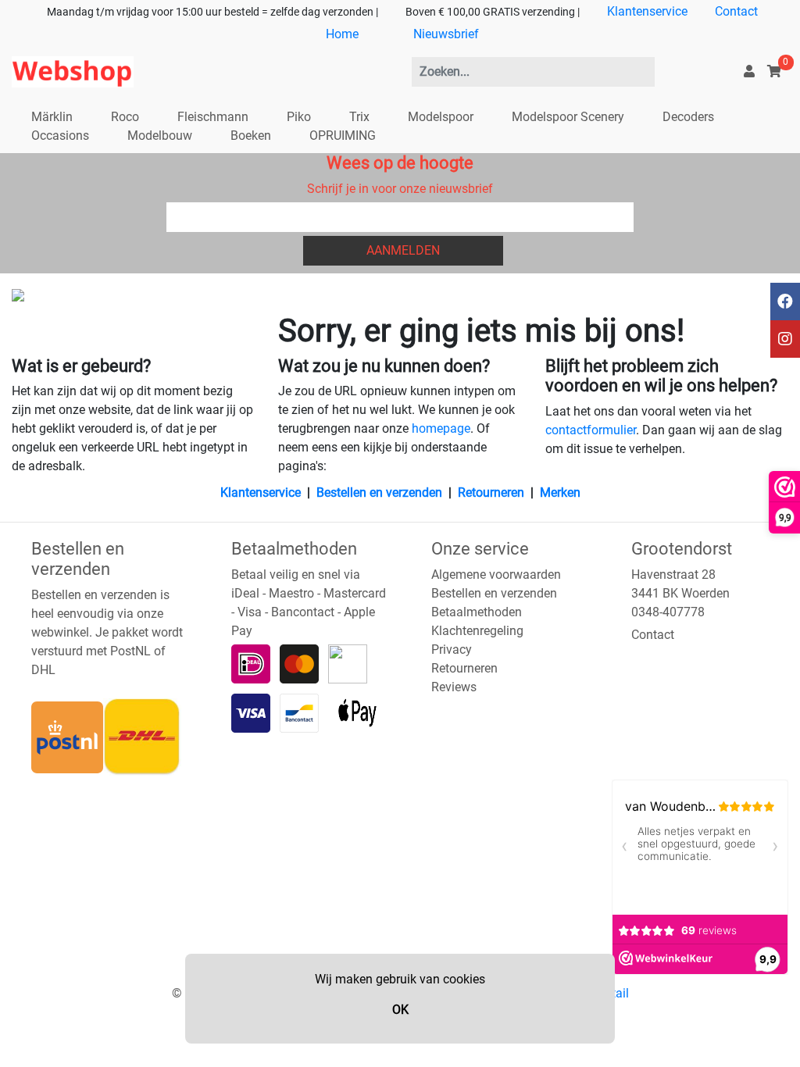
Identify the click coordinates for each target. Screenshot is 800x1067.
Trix (359, 116)
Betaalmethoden (476, 612)
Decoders (688, 116)
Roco (125, 116)
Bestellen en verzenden (379, 492)
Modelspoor (440, 116)
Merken (560, 492)
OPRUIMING (342, 135)
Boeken (250, 135)
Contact (736, 11)
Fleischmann (212, 116)
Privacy (451, 649)
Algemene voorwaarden (496, 574)
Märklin (52, 116)
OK (400, 1009)
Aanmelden (403, 250)
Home (342, 34)
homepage (441, 428)
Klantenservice (647, 11)
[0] (774, 71)
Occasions (60, 135)
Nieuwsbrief (446, 34)
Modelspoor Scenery (568, 116)
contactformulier (590, 430)
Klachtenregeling (477, 630)
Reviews (454, 687)
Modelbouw (159, 135)
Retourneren (491, 492)
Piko (299, 116)
